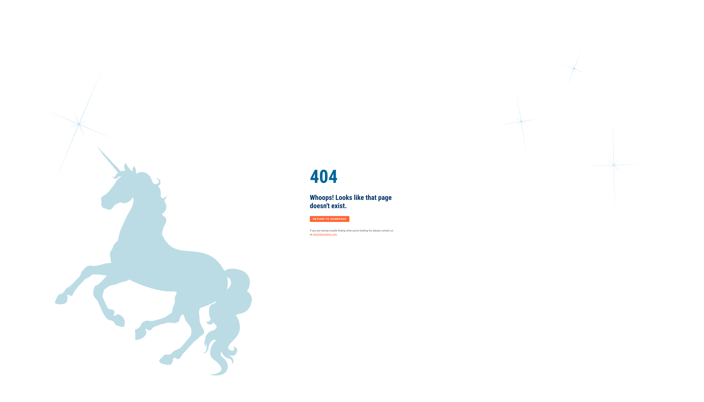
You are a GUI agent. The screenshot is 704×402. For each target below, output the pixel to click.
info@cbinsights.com (325, 234)
